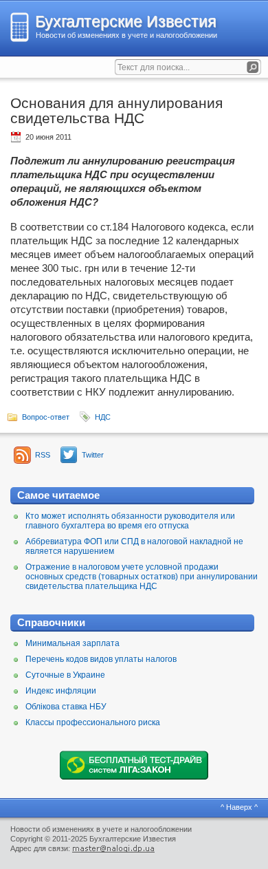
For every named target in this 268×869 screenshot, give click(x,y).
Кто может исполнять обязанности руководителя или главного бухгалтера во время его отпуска (130, 520)
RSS (42, 455)
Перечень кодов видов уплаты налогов (101, 659)
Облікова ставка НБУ (66, 706)
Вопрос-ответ (45, 417)
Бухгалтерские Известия (125, 21)
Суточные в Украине (65, 675)
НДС (103, 417)
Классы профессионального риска (92, 722)
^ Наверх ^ (239, 807)
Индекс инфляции (60, 691)
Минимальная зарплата (72, 643)
